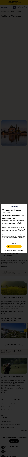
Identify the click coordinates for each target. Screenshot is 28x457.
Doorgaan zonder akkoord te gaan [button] (14, 250)
